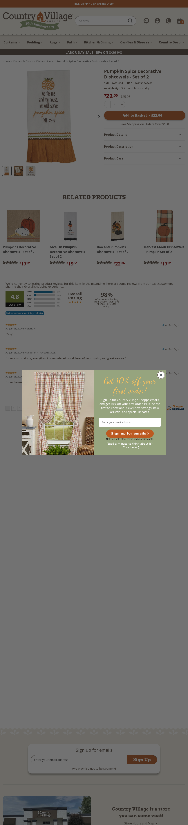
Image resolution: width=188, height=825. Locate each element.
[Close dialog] (161, 375)
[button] (130, 433)
